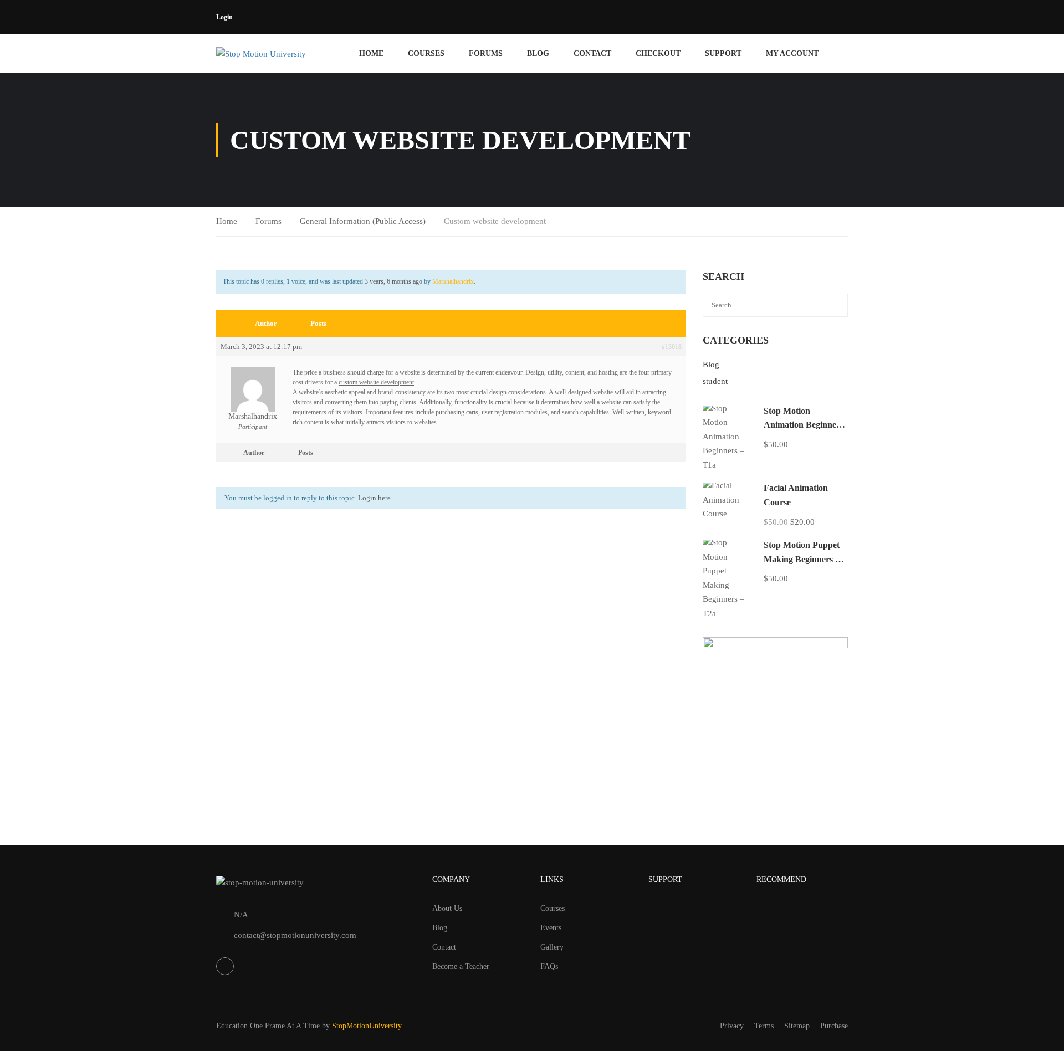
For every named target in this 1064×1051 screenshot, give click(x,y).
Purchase (834, 1026)
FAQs (549, 966)
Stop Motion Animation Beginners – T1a (803, 425)
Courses (426, 53)
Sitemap (797, 1026)
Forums (486, 53)
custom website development (376, 382)
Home (371, 53)
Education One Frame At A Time (268, 1026)
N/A (241, 914)
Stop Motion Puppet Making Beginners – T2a (802, 559)
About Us (447, 908)
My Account (792, 53)
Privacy (732, 1026)
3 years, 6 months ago (393, 281)
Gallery (552, 947)
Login (224, 17)
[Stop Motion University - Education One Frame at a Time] (278, 54)
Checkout (658, 53)
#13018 (672, 347)
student (715, 381)
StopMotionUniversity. (367, 1026)
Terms (764, 1026)
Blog (538, 53)
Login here (374, 498)
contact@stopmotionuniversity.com (295, 935)
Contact (592, 53)
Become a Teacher (460, 966)
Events (550, 928)
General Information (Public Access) (363, 221)
